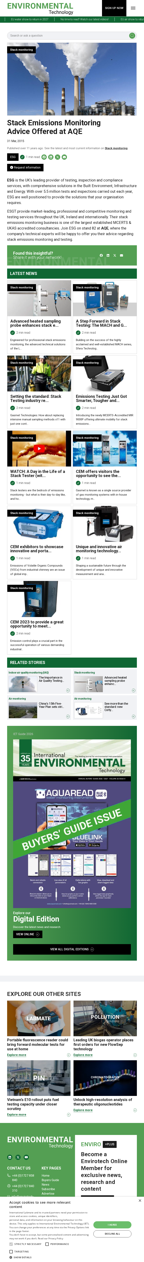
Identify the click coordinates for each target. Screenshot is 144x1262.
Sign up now (114, 8)
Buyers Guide (50, 1180)
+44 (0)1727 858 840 (23, 1178)
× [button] (139, 1200)
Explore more (16, 1055)
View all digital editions (69, 949)
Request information (26, 167)
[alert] (72, 1229)
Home (46, 1175)
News (45, 1184)
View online (25, 934)
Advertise (48, 1193)
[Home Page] (40, 8)
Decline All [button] (112, 1233)
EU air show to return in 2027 (125, 19)
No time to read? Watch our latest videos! (72, 19)
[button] (11, 1244)
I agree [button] (112, 1224)
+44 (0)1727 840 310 (23, 1188)
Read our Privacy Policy (50, 1238)
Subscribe (48, 1189)
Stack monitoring (116, 148)
